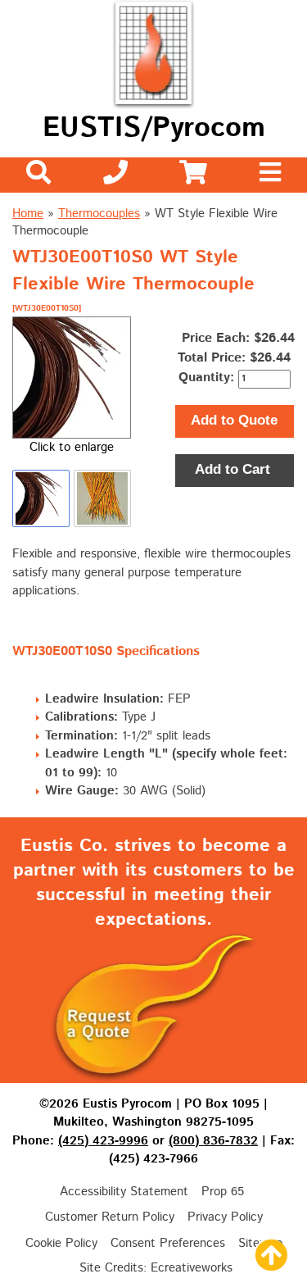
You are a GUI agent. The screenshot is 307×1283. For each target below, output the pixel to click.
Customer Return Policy (109, 1217)
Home (27, 213)
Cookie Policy (61, 1243)
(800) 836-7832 (213, 1140)
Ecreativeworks (192, 1267)
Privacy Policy (225, 1217)
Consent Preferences (168, 1243)
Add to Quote (234, 420)
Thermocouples (99, 213)
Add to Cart (234, 469)
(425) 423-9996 (103, 1140)
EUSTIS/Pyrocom (154, 128)
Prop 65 (222, 1191)
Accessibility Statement (124, 1191)
